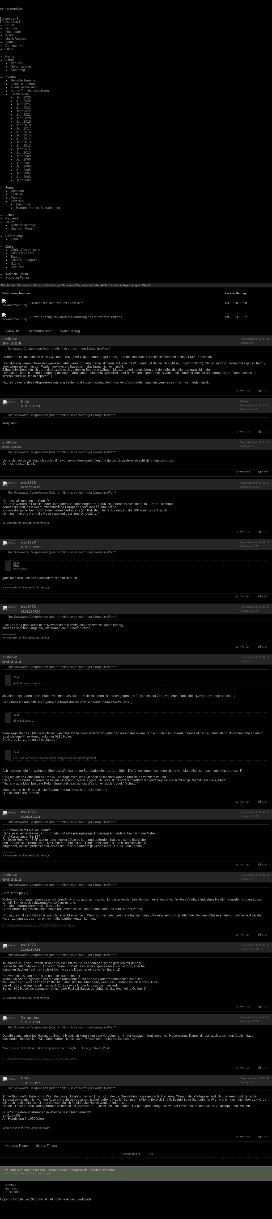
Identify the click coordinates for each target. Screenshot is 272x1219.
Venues (16, 63)
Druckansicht (131, 1153)
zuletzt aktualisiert (24, 87)
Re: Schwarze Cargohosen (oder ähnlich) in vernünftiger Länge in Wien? (62, 415)
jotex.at (100, 1096)
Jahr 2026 (23, 97)
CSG (25, 1078)
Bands (15, 257)
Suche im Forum (23, 228)
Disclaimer (13, 1192)
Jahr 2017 (23, 128)
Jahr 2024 (23, 104)
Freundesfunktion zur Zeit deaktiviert (56, 303)
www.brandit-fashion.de (89, 790)
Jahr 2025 (23, 101)
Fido (25, 401)
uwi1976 (28, 482)
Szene (15, 263)
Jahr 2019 (23, 121)
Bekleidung (52, 285)
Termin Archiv (20, 94)
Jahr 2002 (23, 180)
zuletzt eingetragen (25, 84)
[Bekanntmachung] (14, 305)
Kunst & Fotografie (24, 260)
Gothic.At (30, 10)
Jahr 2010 (23, 152)
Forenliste (24, 285)
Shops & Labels (22, 253)
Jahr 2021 (23, 115)
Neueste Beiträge (23, 225)
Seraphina (30, 1017)
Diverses (17, 201)
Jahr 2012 (23, 146)
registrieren (10, 22)
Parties (16, 198)
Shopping (18, 70)
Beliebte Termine (23, 80)
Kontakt (10, 1185)
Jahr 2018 (23, 125)
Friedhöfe (23, 204)
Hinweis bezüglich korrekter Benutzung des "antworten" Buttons (76, 317)
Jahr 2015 (23, 135)
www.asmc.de (87, 1106)
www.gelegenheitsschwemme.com (113, 1039)
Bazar (38, 285)
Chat (14, 239)
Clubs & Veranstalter (25, 250)
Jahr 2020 (23, 118)
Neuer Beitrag (70, 331)
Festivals (17, 194)
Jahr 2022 (23, 111)
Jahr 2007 (23, 163)
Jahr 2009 (23, 156)
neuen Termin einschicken (30, 91)
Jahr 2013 (23, 142)
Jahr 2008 (23, 159)
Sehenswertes (21, 66)
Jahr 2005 (23, 170)
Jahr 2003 (23, 177)
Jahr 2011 (23, 149)
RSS (150, 1153)
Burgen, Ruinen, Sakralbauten (38, 208)
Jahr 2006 (23, 166)
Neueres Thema (17, 1146)
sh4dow (9, 339)
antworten (243, 391)
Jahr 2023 (23, 108)
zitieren (263, 391)
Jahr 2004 (23, 173)
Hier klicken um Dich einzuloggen (26, 1173)
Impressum (13, 1188)
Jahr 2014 (23, 139)
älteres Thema (46, 1146)
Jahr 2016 (23, 132)
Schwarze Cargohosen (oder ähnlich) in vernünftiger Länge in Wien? (59, 349)
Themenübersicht (39, 331)
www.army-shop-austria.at (215, 696)
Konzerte (17, 191)
